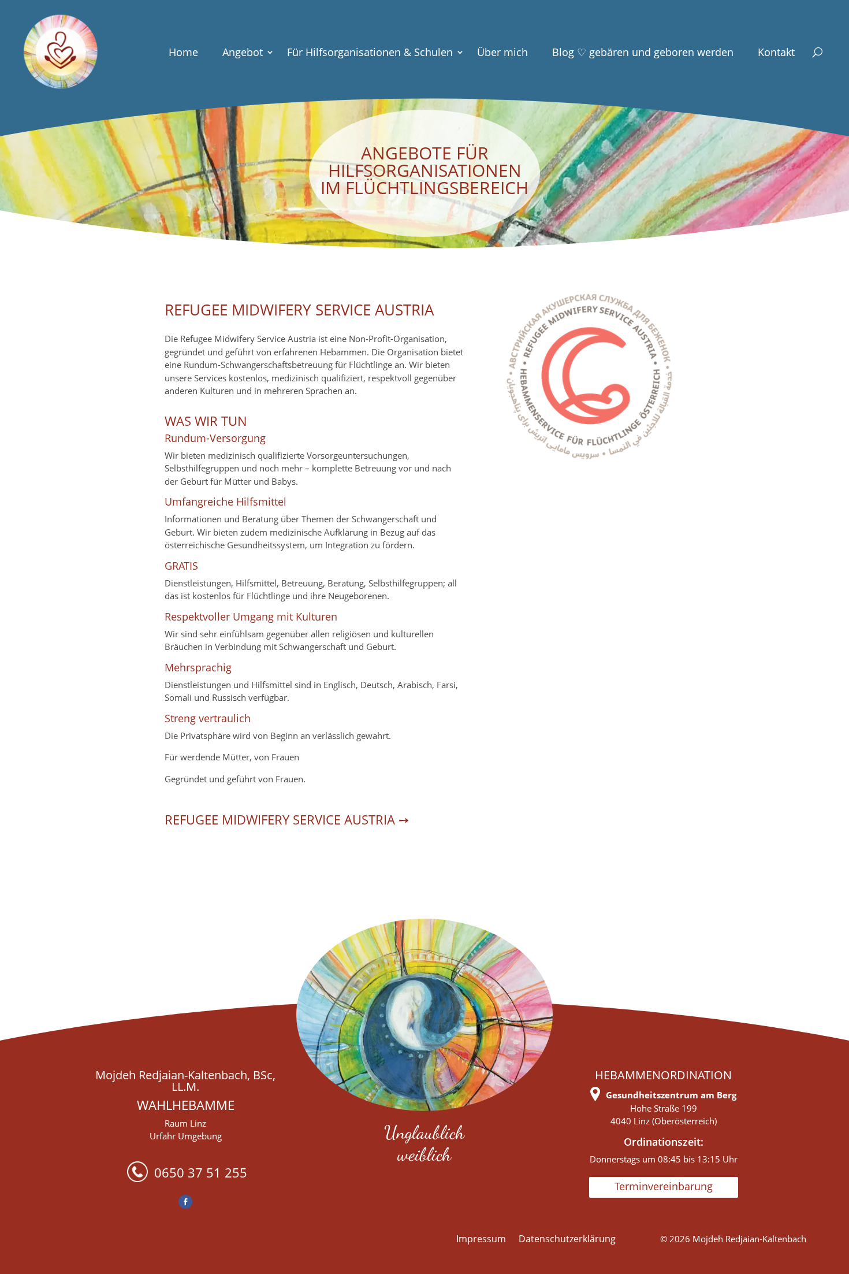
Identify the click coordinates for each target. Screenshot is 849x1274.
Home (183, 52)
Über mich (502, 52)
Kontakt (776, 52)
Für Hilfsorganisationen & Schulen (370, 52)
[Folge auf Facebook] (185, 1202)
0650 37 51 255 (199, 1172)
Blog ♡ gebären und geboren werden (642, 52)
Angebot (242, 52)
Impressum (481, 1240)
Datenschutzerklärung (567, 1240)
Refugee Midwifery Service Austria (282, 819)
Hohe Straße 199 (663, 1108)
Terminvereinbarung (664, 1186)
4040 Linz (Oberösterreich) (663, 1121)
